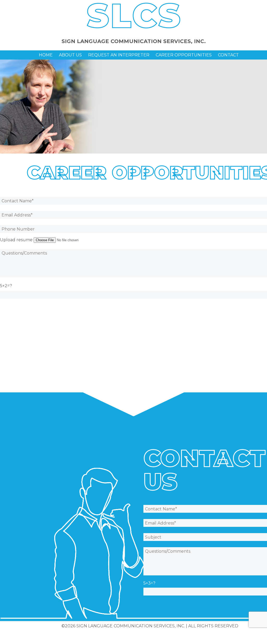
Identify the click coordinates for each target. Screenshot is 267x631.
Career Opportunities (184, 54)
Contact (228, 54)
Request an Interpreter (118, 54)
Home (46, 54)
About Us (70, 54)
